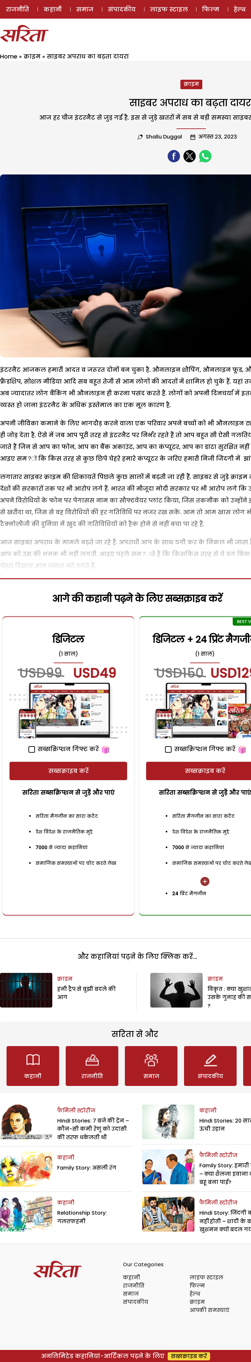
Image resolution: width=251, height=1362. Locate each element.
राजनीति (17, 9)
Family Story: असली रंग (86, 1168)
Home (8, 56)
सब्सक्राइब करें (68, 771)
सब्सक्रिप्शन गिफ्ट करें (67, 749)
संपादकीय (122, 9)
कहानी (52, 9)
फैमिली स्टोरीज (76, 1110)
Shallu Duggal (164, 136)
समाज (84, 9)
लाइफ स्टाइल (169, 9)
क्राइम (32, 56)
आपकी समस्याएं (209, 1310)
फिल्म (210, 9)
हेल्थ (195, 1294)
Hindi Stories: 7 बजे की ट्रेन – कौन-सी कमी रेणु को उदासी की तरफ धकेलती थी (93, 1129)
